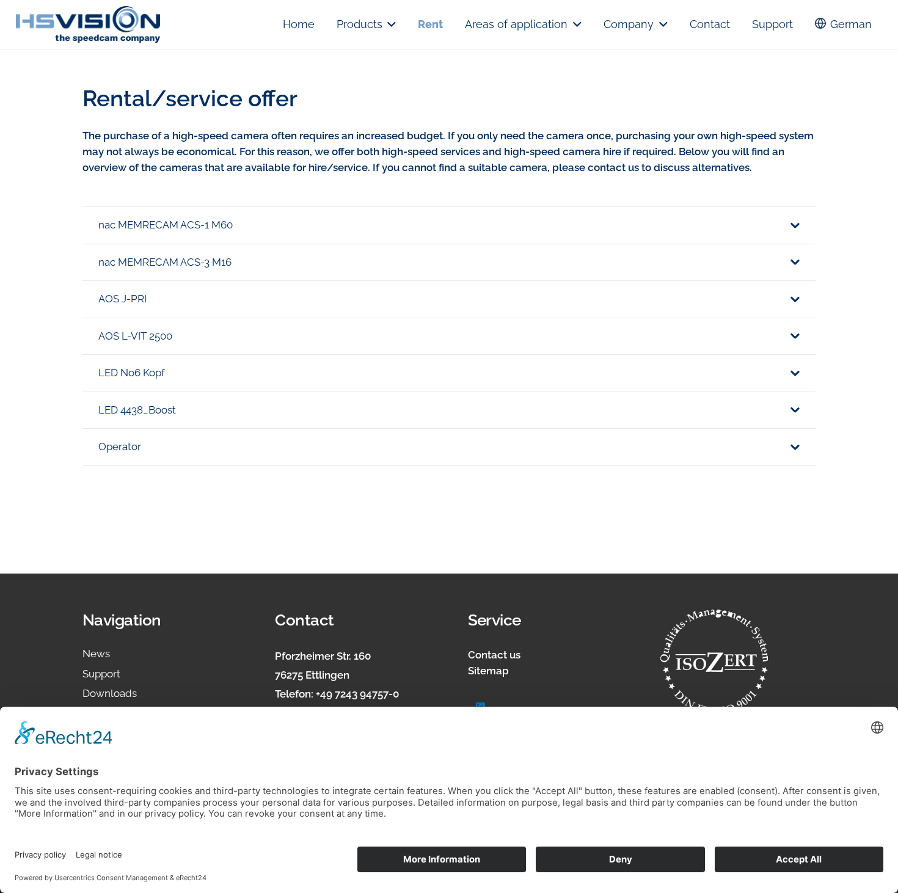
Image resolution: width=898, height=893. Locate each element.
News (96, 653)
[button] (389, 24)
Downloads (109, 693)
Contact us (494, 655)
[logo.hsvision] (88, 24)
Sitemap (488, 671)
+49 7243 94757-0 (357, 694)
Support (101, 674)
